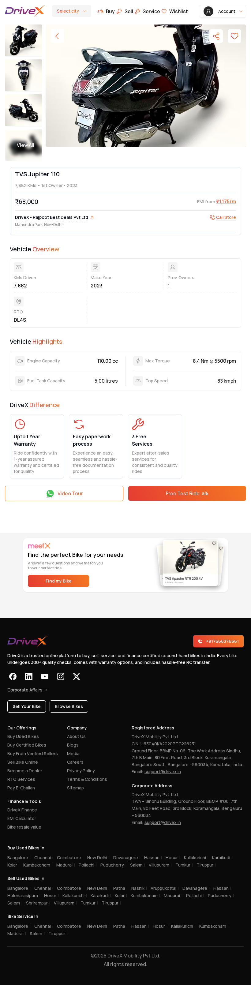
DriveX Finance (22, 810)
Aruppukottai (165, 888)
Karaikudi (222, 857)
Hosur (173, 857)
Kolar (13, 865)
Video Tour (70, 493)
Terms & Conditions (87, 779)
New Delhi (98, 857)
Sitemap (75, 788)
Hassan (153, 857)
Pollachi (88, 865)
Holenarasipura (23, 895)
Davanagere (126, 857)
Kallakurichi (196, 857)
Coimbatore (70, 857)
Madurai (65, 865)
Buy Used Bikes (23, 736)
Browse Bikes (69, 706)
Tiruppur (206, 865)
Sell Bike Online (22, 762)
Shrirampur (38, 903)
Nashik (139, 888)
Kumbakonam (38, 865)
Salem (137, 865)
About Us (76, 736)
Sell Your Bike (27, 706)
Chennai (43, 857)
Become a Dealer (24, 770)
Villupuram (160, 865)
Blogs (73, 745)
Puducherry (113, 865)
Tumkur (184, 865)
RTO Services (21, 779)
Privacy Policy (81, 770)
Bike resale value (24, 827)
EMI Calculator (21, 818)
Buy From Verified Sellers (32, 753)
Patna (120, 888)
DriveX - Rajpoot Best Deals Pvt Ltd (51, 217)
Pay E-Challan (21, 788)
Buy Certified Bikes (26, 745)
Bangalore (19, 857)
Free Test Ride (183, 493)
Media (73, 753)
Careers (75, 762)
